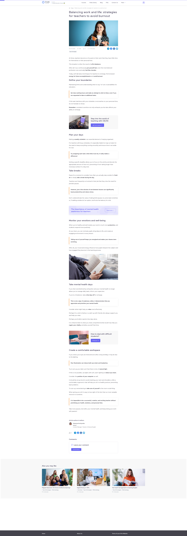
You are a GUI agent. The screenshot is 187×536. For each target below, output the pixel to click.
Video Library (93, 2)
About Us (79, 533)
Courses (84, 2)
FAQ (107, 2)
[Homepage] (69, 8)
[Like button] (70, 433)
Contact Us (115, 2)
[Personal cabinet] (143, 2)
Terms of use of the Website (119, 533)
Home (43, 533)
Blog (101, 2)
